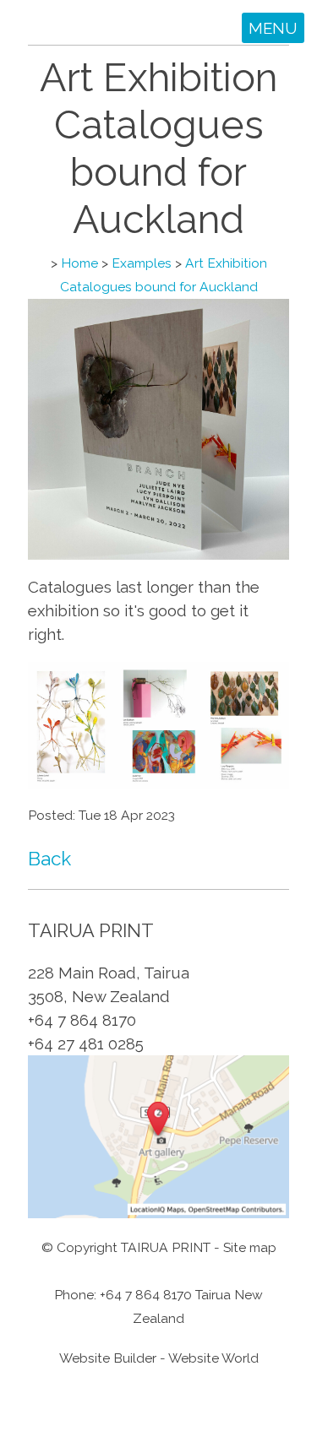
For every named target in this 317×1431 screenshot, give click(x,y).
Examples (142, 263)
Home (79, 263)
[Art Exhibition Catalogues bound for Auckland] (158, 554)
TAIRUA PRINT (165, 1247)
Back (49, 859)
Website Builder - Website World (159, 1358)
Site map (249, 1247)
